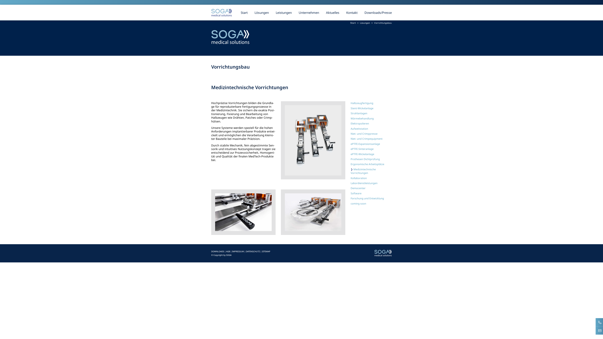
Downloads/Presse (378, 13)
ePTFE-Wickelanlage (362, 154)
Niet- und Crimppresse (364, 133)
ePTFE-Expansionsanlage (365, 144)
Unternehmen (309, 13)
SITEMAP (266, 251)
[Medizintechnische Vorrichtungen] (313, 174)
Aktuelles (332, 13)
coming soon (358, 203)
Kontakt (352, 13)
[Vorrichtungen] (243, 230)
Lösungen (262, 13)
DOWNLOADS (217, 251)
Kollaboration (359, 178)
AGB (228, 251)
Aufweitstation (359, 128)
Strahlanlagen (359, 113)
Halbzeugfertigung (362, 103)
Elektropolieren (360, 123)
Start (244, 13)
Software (356, 193)
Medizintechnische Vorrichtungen (363, 171)
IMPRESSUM (238, 251)
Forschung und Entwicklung (367, 198)
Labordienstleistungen (364, 183)
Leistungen (284, 13)
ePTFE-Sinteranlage (362, 149)
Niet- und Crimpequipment (367, 138)
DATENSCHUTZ (253, 251)
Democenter (358, 188)
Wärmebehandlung (362, 118)
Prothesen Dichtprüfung (365, 159)
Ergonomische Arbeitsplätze (367, 164)
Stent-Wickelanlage (362, 108)
